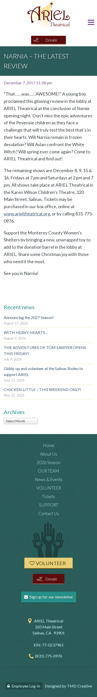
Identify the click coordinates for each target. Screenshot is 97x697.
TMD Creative (79, 685)
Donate (51, 40)
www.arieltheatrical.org (27, 213)
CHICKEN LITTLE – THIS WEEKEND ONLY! (42, 389)
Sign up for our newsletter (51, 596)
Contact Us (48, 513)
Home (48, 445)
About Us (48, 454)
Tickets (48, 496)
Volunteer (51, 563)
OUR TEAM (48, 471)
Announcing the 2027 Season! (29, 317)
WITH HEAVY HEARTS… (26, 332)
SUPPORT (48, 505)
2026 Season (48, 462)
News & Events (48, 479)
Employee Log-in (25, 685)
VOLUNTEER (48, 488)
